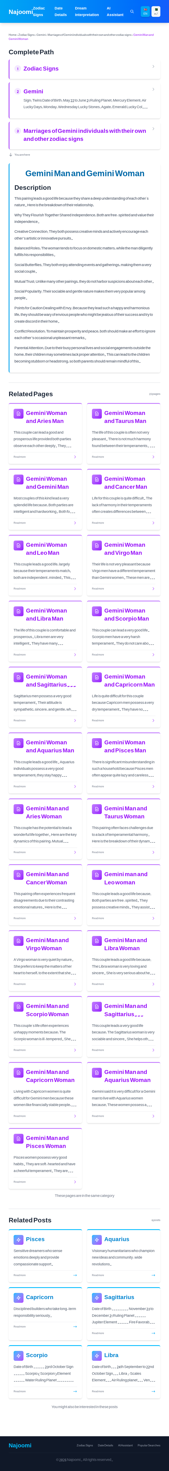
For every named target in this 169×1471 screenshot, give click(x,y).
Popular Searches (149, 1445)
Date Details (61, 11)
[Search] (132, 11)
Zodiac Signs (39, 11)
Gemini (41, 34)
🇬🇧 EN (145, 11)
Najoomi (21, 11)
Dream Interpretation (87, 11)
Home (12, 34)
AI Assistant (115, 11)
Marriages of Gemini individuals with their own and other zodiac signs (89, 34)
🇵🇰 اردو (156, 11)
